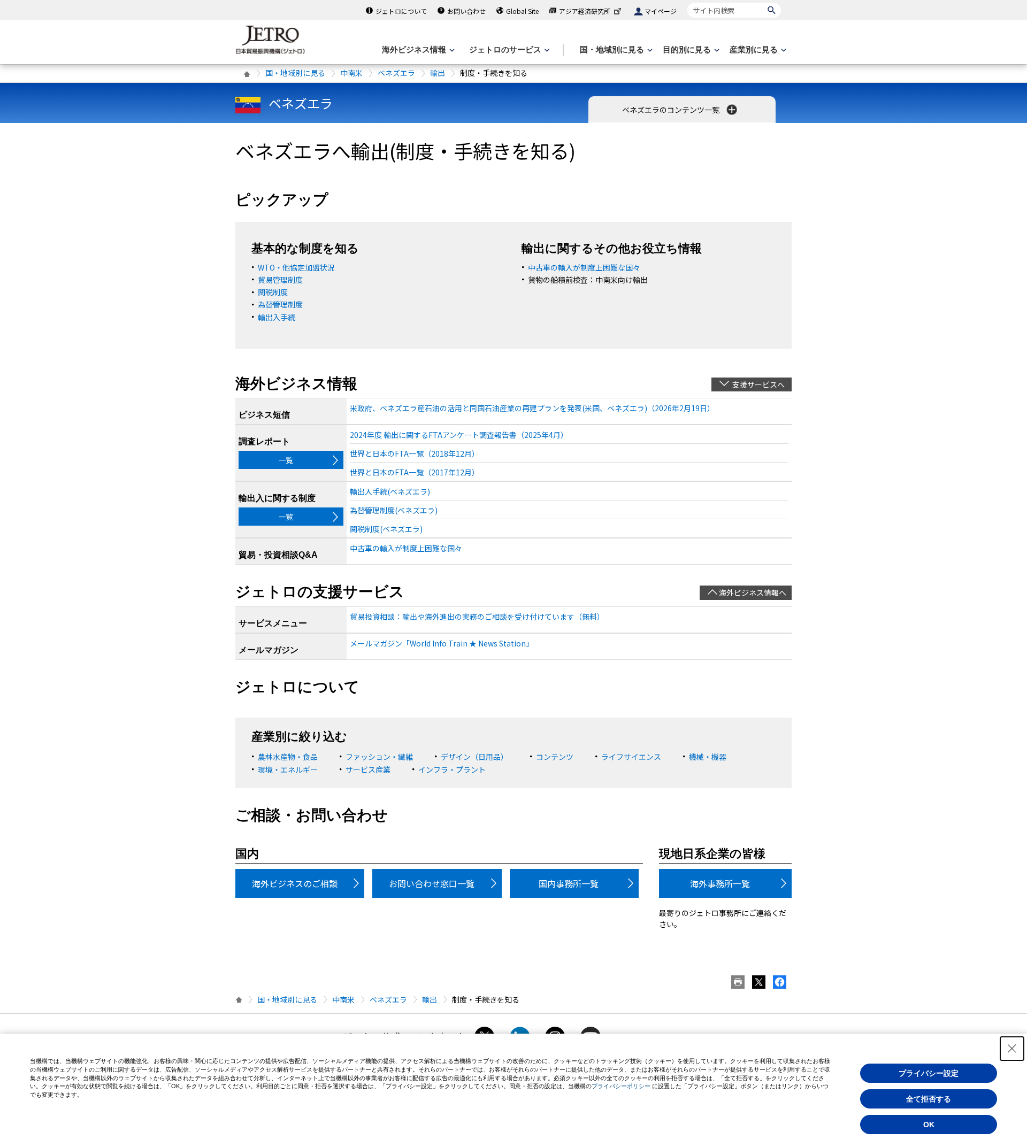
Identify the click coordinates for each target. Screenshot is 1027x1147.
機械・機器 (707, 756)
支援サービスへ (758, 384)
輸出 (437, 72)
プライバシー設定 (929, 1073)
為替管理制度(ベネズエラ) (394, 510)
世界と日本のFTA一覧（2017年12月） (414, 472)
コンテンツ (554, 756)
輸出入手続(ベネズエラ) (390, 491)
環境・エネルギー (288, 769)
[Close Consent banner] (1012, 1048)
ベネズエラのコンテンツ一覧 (671, 109)
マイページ (661, 11)
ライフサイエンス (631, 756)
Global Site (522, 11)
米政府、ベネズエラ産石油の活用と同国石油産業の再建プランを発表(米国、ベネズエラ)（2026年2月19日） (532, 408)
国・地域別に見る (295, 72)
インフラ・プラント (452, 769)
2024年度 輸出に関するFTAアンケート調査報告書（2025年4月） (459, 434)
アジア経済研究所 (584, 11)
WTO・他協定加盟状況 (296, 267)
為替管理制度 (280, 304)
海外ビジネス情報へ (752, 592)
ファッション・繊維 (379, 756)
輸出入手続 (276, 317)
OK (928, 1124)
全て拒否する (928, 1099)
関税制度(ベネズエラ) (386, 529)
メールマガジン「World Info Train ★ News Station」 (441, 643)
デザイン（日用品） (474, 756)
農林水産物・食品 (288, 756)
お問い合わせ (466, 11)
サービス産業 (368, 769)
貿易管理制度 (280, 279)
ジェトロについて (401, 11)
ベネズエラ (396, 72)
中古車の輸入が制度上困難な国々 (584, 267)
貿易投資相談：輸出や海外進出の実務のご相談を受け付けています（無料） (477, 616)
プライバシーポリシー (621, 1086)
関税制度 (273, 292)
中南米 (351, 72)
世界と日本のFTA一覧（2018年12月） (414, 453)
